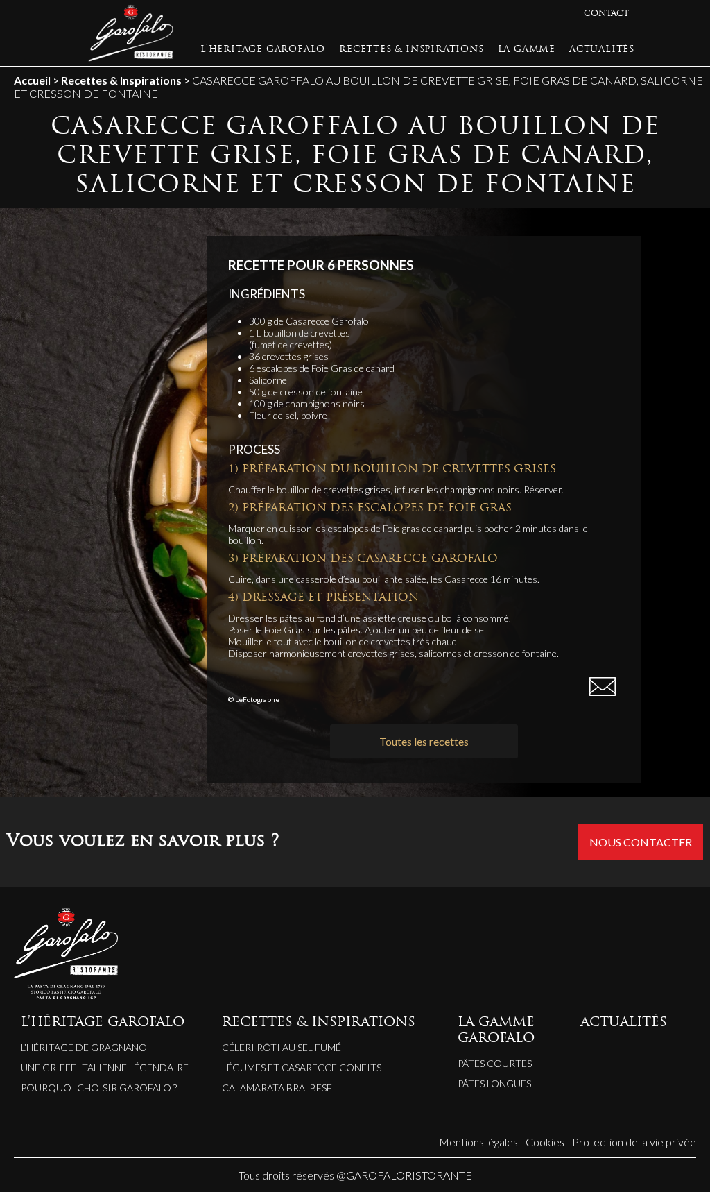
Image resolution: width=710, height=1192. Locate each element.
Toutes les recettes (424, 741)
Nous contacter (640, 842)
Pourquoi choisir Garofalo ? (99, 1087)
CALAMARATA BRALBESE (277, 1087)
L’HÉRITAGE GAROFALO (262, 49)
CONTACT (606, 14)
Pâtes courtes (495, 1063)
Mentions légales (478, 1141)
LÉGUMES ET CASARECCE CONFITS (301, 1067)
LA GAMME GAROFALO (496, 1031)
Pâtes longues (494, 1083)
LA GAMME (526, 49)
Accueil (32, 80)
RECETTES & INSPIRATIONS (411, 49)
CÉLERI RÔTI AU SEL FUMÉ (281, 1047)
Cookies (545, 1141)
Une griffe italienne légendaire (105, 1067)
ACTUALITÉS (601, 49)
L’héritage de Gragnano (84, 1047)
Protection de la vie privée (634, 1141)
